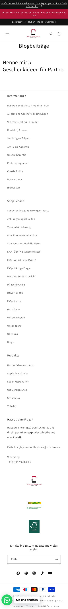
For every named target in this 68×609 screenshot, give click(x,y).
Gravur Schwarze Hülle (20, 365)
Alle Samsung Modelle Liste (23, 243)
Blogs (10, 342)
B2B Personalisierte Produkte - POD (28, 105)
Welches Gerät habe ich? (21, 276)
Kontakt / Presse (17, 130)
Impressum (13, 187)
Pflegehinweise (16, 284)
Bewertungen (15, 292)
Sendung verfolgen (18, 138)
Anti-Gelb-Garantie (18, 146)
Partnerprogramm (17, 163)
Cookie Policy (15, 171)
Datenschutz (14, 179)
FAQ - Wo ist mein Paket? (21, 260)
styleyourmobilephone (30, 596)
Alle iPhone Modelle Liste (22, 235)
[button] (7, 34)
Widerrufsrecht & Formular (23, 122)
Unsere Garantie (16, 154)
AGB (61, 600)
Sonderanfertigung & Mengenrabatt (28, 210)
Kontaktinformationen (48, 606)
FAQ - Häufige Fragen (19, 268)
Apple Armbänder (17, 373)
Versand (30, 606)
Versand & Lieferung (19, 227)
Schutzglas (13, 398)
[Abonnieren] (57, 559)
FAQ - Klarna (14, 301)
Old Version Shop (17, 389)
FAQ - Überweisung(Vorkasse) (24, 251)
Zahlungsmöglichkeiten (21, 219)
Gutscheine (13, 309)
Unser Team (14, 325)
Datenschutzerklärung (45, 600)
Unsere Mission (16, 317)
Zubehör (12, 406)
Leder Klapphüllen (18, 381)
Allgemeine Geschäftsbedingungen (27, 113)
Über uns (12, 334)
